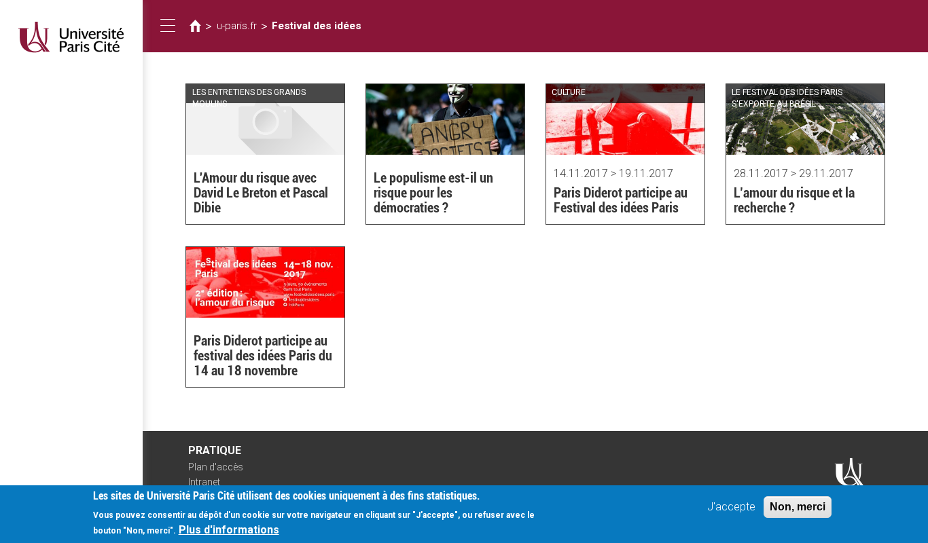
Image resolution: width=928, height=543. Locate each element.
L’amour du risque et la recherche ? (794, 200)
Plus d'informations (229, 529)
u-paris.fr (237, 26)
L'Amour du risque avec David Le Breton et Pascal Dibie (261, 193)
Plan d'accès (215, 467)
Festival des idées (316, 26)
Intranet (204, 481)
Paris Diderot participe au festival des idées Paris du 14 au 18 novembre (263, 356)
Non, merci (797, 506)
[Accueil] (71, 37)
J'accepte (731, 506)
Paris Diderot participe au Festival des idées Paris (621, 200)
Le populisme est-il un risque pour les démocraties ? (433, 193)
